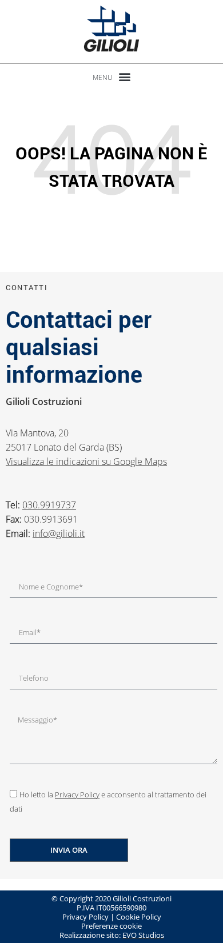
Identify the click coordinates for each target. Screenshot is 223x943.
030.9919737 (49, 505)
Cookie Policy (138, 917)
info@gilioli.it (59, 533)
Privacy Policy (77, 794)
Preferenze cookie (111, 926)
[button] (111, 76)
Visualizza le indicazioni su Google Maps (86, 461)
